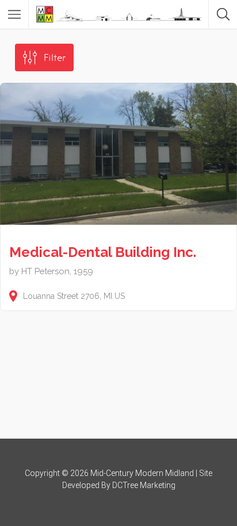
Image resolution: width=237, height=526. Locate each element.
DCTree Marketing (143, 485)
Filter (55, 57)
